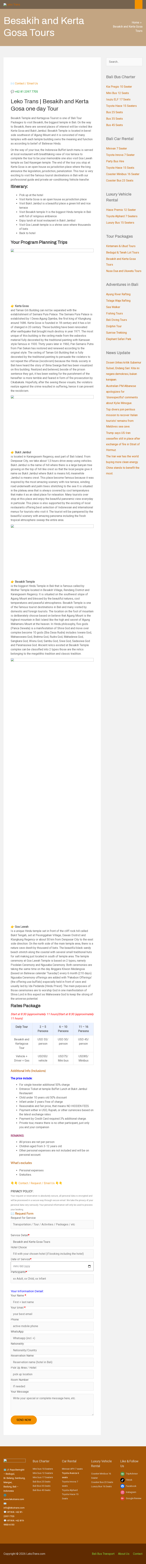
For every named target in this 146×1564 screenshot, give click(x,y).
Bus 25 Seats (114, 112)
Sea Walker (113, 307)
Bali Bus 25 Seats (41, 1481)
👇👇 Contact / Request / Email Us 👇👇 (36, 1183)
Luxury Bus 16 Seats (101, 1486)
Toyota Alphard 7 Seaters (121, 216)
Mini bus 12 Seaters (43, 1473)
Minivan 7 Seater (116, 148)
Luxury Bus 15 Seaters (120, 222)
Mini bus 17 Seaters (43, 1477)
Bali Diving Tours (116, 320)
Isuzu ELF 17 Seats (118, 99)
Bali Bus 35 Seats (41, 1486)
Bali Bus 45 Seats (41, 1490)
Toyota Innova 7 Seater (120, 155)
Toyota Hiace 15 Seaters (121, 106)
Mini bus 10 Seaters (43, 1468)
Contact (137, 1553)
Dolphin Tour (114, 326)
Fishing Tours (114, 313)
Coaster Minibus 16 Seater (122, 174)
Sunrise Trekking (116, 332)
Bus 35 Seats (114, 118)
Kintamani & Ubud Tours (120, 246)
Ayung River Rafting (118, 294)
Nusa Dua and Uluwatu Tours (123, 271)
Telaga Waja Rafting (118, 300)
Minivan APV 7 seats (72, 1468)
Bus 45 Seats (114, 125)
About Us (123, 1553)
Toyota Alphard (70, 1490)
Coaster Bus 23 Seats (119, 180)
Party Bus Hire (115, 161)
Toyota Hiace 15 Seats (120, 167)
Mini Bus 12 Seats (117, 93)
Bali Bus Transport (103, 1553)
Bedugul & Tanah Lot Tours (122, 252)
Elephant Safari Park (118, 339)
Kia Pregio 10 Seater (119, 86)
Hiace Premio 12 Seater (121, 210)
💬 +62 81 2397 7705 (24, 91)
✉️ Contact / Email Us (24, 83)
